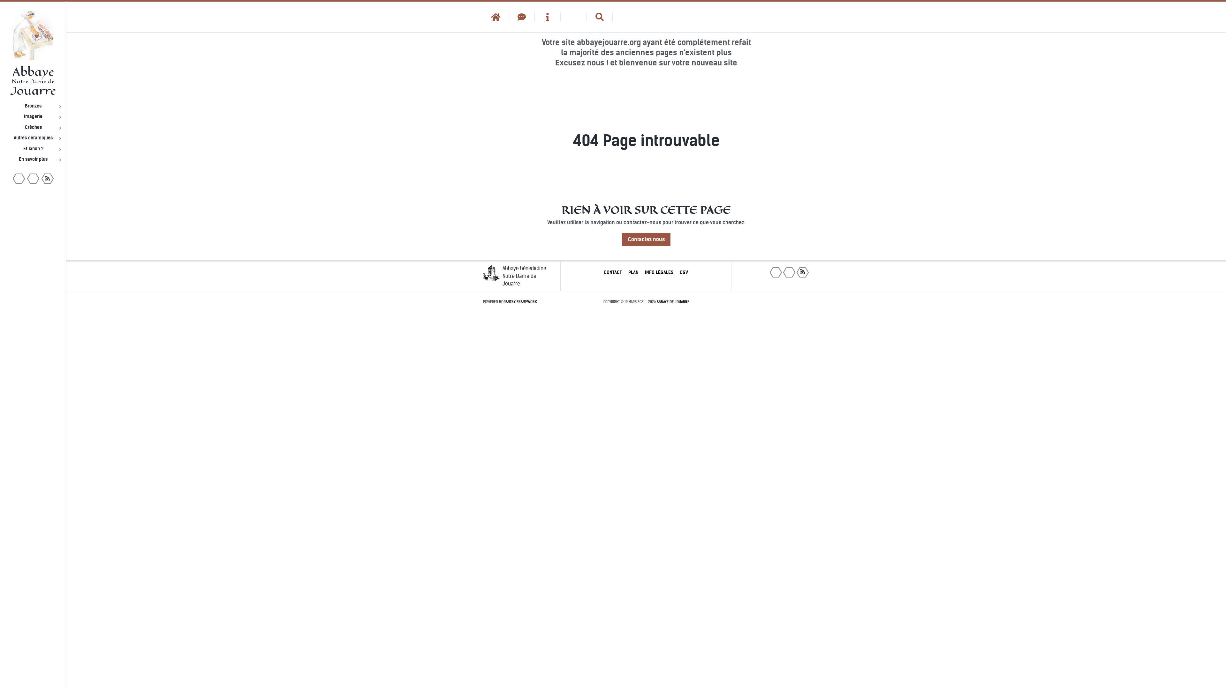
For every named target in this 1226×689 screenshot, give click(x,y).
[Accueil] (496, 17)
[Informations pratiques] (548, 17)
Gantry (520, 302)
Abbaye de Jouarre (673, 302)
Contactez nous (646, 239)
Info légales (659, 272)
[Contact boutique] (522, 17)
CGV (684, 272)
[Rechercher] (600, 17)
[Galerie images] (574, 17)
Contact (613, 272)
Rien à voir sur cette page (646, 210)
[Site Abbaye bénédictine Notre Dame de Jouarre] (625, 17)
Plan (633, 272)
